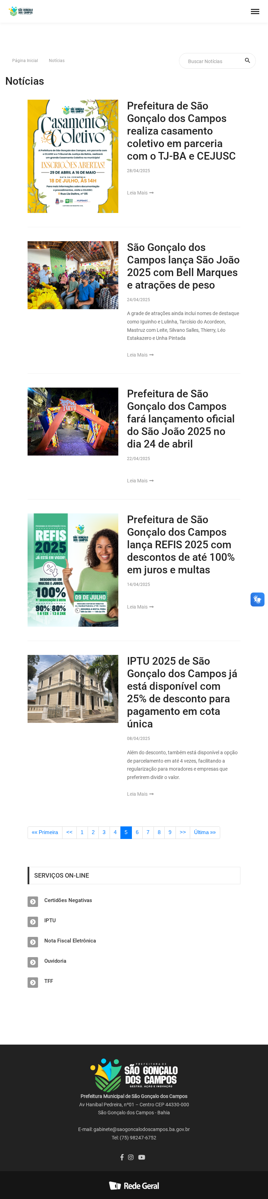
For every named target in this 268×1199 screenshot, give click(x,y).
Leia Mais (138, 193)
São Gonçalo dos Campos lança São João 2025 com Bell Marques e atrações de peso (183, 266)
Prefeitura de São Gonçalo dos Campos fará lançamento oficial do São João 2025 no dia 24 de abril (181, 419)
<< (69, 832)
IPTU (50, 920)
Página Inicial (25, 60)
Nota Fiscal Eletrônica (70, 941)
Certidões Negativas (68, 900)
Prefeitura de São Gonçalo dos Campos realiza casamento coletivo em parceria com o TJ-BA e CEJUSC (181, 131)
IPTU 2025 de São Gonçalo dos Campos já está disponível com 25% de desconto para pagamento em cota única (182, 692)
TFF (48, 981)
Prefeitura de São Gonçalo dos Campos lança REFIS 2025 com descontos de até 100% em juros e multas (181, 544)
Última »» (205, 832)
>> (183, 832)
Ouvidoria (55, 961)
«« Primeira (45, 832)
